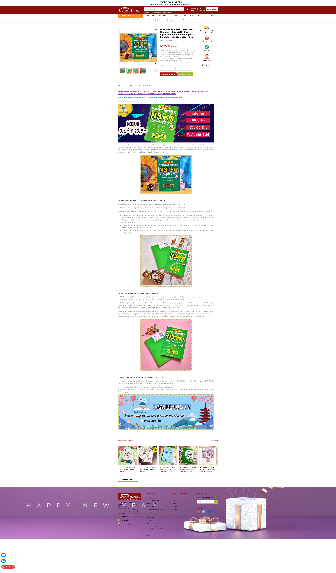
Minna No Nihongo (151, 503)
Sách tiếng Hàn (155, 12)
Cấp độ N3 (175, 503)
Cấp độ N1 (175, 498)
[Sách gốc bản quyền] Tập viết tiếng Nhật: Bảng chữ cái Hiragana (147, 468)
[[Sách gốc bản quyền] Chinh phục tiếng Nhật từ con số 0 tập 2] (168, 455)
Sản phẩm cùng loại (125, 441)
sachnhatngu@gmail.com (128, 524)
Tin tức (201, 15)
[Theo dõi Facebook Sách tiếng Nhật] (209, 511)
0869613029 (124, 520)
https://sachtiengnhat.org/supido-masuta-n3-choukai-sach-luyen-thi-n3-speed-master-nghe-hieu (150, 97)
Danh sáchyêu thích (193, 9)
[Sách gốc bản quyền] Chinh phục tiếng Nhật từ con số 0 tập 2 (168, 468)
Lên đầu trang (212, 534)
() (213, 9)
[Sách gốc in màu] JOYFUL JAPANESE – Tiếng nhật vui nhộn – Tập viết (208, 468)
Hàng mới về (189, 15)
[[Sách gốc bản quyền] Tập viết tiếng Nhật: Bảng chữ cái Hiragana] (148, 455)
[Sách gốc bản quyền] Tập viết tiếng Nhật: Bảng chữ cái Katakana (127, 468)
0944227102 (208, 65)
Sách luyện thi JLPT (151, 498)
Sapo (153, 535)
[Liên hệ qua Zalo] (3, 561)
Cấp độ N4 (175, 506)
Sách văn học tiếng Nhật (153, 526)
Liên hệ (213, 15)
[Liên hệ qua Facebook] (3, 555)
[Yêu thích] (156, 30)
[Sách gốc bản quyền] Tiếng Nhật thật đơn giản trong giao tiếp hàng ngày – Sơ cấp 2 (188, 468)
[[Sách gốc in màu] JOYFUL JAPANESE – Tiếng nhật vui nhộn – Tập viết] (208, 455)
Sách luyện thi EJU (151, 512)
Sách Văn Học (150, 517)
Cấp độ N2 (175, 500)
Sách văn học (162, 12)
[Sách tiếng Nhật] (129, 496)
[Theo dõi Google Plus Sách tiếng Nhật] (198, 511)
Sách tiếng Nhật (147, 12)
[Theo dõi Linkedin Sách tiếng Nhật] (214, 511)
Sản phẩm (175, 15)
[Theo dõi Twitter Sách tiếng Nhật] (203, 511)
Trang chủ (149, 15)
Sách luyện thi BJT (151, 514)
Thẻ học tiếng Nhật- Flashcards (155, 509)
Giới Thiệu (149, 520)
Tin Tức (148, 523)
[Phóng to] (155, 64)
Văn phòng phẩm (169, 12)
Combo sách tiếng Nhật (152, 500)
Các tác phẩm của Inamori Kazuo (155, 529)
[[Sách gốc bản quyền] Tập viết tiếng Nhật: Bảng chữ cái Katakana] (127, 455)
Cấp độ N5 (175, 509)
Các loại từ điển (150, 506)
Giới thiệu (162, 15)
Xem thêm (214, 440)
